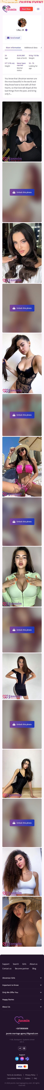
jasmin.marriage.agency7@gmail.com (22, 1033)
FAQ (35, 1078)
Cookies (27, 1078)
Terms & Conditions (14, 1075)
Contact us (6, 968)
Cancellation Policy (14, 1078)
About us (33, 964)
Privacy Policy (30, 1075)
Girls (24, 964)
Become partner (22, 968)
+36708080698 (22, 1028)
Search (16, 964)
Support (5, 964)
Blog (34, 968)
